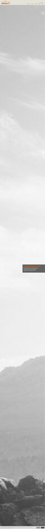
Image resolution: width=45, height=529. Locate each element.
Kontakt (42, 3)
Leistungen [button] (28, 3)
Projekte (36, 3)
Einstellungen (38, 527)
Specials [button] (32, 3)
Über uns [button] (39, 3)
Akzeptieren (42, 527)
